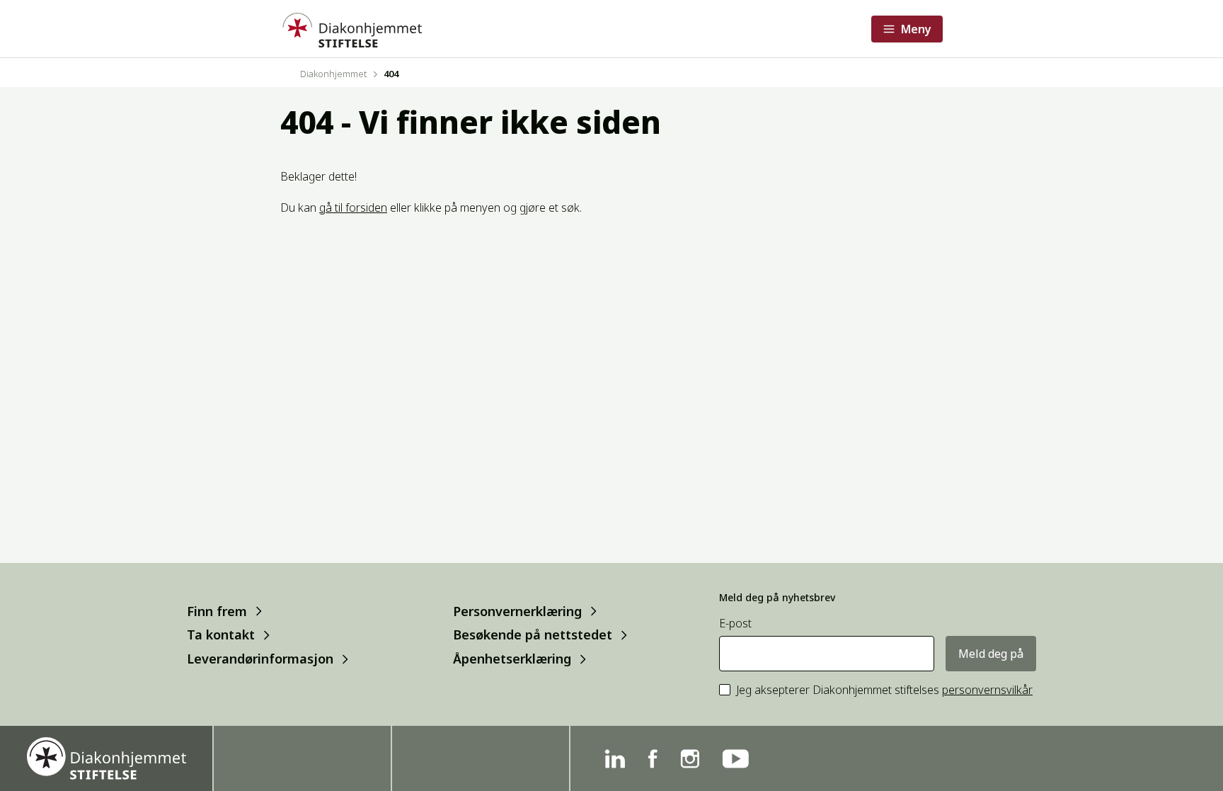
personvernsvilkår (987, 690)
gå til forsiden (353, 207)
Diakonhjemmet (333, 73)
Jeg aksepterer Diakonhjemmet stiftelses (884, 690)
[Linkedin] (614, 758)
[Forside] (351, 28)
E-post (735, 623)
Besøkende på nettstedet (532, 635)
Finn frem (217, 611)
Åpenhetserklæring (512, 659)
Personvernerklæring (517, 611)
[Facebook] (653, 758)
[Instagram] (689, 758)
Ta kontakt (221, 635)
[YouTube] (735, 758)
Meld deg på (990, 653)
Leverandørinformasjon (260, 659)
